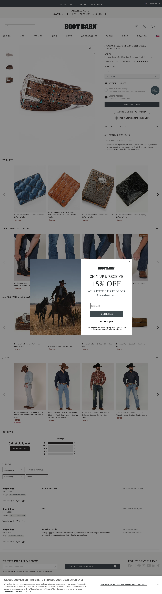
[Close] (158, 584)
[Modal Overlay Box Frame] (81, 297)
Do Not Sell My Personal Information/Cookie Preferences (123, 585)
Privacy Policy (25, 591)
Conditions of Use (11, 591)
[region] (81, 585)
